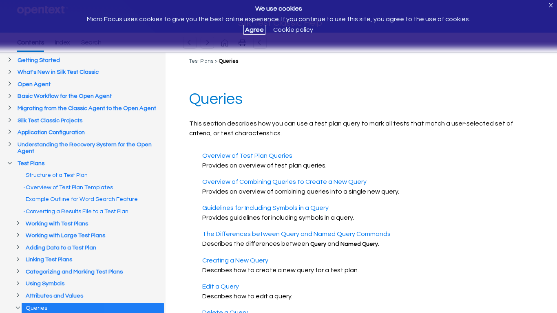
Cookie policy (293, 29)
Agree (254, 29)
